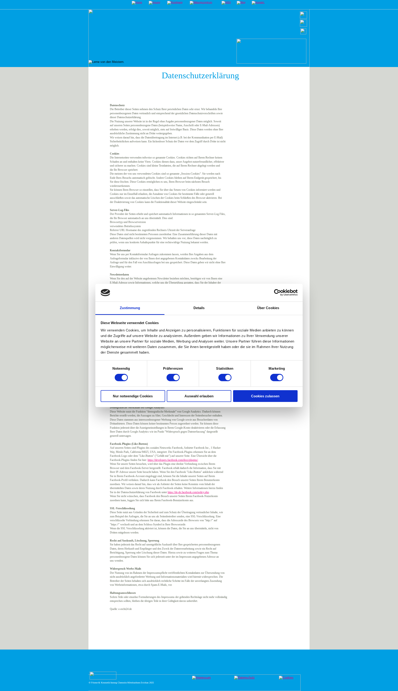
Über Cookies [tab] (268, 308)
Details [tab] (199, 308)
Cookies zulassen (265, 396)
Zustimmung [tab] (130, 308)
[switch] (173, 377)
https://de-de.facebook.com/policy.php (188, 492)
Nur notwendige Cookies (133, 396)
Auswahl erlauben (199, 396)
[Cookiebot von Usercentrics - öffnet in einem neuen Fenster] (277, 292)
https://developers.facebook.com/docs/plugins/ (173, 460)
